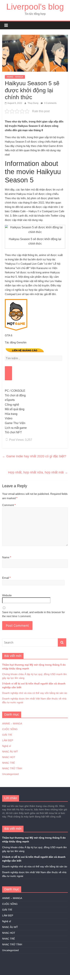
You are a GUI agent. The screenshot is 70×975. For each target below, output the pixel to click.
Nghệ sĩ (6, 746)
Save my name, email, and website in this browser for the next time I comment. (33, 614)
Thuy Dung (33, 103)
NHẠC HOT (8, 757)
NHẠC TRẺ (8, 762)
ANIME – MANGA (12, 723)
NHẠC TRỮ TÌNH (12, 768)
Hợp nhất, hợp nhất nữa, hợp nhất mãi (38, 472)
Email (6, 577)
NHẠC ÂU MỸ (10, 751)
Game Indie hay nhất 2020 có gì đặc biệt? (34, 456)
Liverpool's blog (35, 6)
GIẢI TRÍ (7, 734)
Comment (9, 505)
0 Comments (50, 103)
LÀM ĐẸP (7, 740)
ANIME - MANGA (15, 77)
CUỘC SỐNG (10, 729)
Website (7, 595)
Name (6, 557)
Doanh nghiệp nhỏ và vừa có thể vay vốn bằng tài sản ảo (34, 692)
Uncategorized (10, 774)
